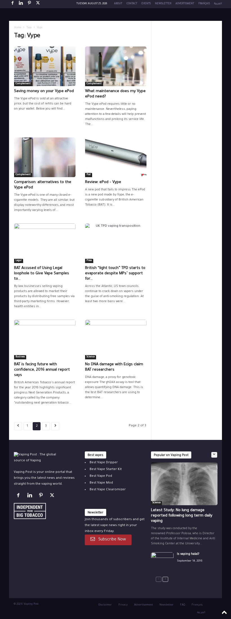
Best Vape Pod (101, 476)
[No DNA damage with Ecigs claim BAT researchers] (115, 339)
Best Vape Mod (101, 483)
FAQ (182, 605)
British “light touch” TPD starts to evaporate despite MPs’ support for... (115, 273)
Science (90, 357)
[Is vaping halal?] (162, 560)
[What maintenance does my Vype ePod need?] (115, 66)
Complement (23, 84)
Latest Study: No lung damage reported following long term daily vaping (181, 515)
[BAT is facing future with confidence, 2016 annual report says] (44, 339)
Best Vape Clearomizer (108, 490)
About (118, 4)
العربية (218, 4)
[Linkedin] (20, 4)
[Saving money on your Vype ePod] (44, 66)
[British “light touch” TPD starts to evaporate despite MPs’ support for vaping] (115, 243)
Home (17, 27)
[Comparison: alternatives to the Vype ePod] (44, 157)
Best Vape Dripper (104, 463)
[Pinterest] (29, 4)
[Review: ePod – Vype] (115, 157)
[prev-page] (158, 579)
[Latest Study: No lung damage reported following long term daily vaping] (184, 483)
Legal (18, 260)
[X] (37, 4)
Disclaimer (105, 605)
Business (20, 357)
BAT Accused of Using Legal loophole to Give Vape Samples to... (41, 273)
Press (89, 260)
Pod (88, 174)
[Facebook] (12, 4)
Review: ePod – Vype (103, 182)
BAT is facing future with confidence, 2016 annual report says (42, 369)
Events (146, 4)
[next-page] (165, 579)
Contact (131, 4)
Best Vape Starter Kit (106, 469)
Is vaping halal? (188, 554)
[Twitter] (53, 496)
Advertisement (143, 605)
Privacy (123, 605)
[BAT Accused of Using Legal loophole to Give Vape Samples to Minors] (44, 243)
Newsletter (163, 4)
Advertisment (185, 4)
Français (204, 4)
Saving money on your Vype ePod (44, 91)
